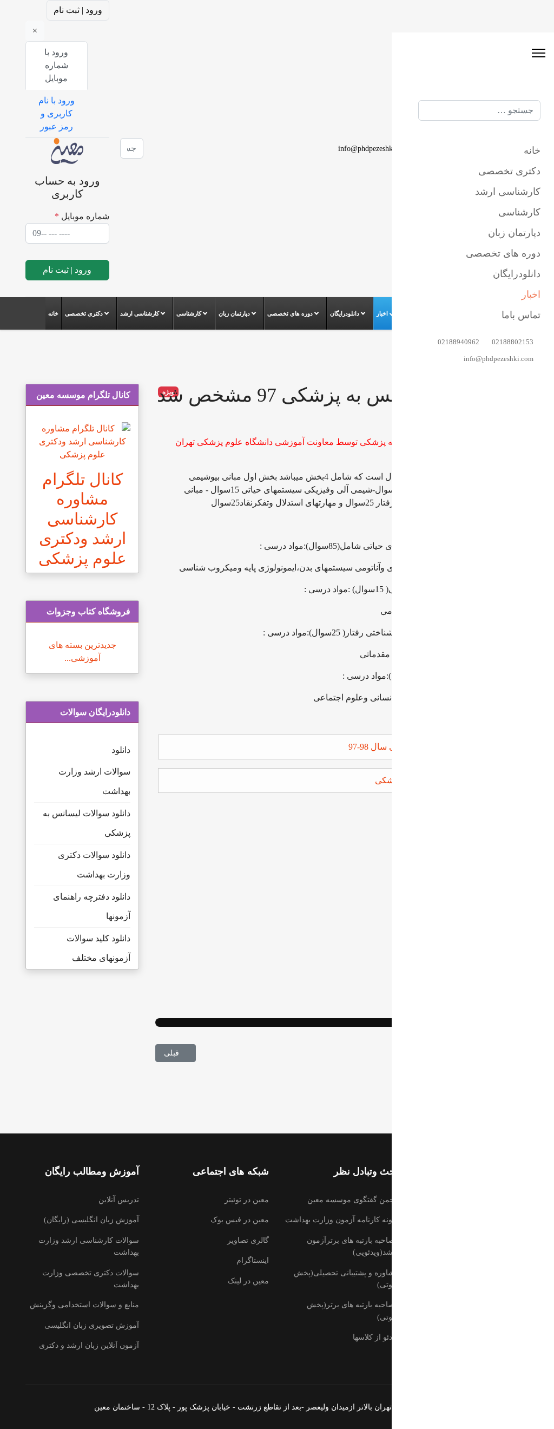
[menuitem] (53, 313)
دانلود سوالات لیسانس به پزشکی (86, 823)
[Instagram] (179, 154)
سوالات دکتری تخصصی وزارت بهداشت (90, 1279)
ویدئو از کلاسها (376, 1337)
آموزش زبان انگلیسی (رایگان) (91, 1220)
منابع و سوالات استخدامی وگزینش (84, 1305)
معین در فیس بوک (239, 1220)
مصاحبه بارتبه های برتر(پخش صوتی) (353, 1311)
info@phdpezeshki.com (374, 148)
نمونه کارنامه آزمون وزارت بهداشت (342, 1220)
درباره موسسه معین (496, 1252)
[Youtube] (179, 128)
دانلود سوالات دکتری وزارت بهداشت (94, 864)
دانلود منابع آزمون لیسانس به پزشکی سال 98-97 (434, 746)
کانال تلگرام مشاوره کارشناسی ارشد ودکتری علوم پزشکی (82, 519)
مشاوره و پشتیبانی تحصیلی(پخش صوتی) (346, 1279)
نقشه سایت (510, 1273)
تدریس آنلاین (118, 1200)
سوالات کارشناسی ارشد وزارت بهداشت (88, 1246)
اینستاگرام (252, 1260)
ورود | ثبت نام (78, 10)
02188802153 (499, 148)
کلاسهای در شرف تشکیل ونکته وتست (479, 1299)
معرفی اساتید (507, 1232)
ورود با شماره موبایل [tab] (56, 65)
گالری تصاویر (248, 1240)
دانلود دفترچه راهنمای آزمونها (91, 906)
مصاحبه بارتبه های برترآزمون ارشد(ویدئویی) (353, 1246)
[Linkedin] (179, 141)
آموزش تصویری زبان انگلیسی (91, 1325)
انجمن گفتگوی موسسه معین (353, 1200)
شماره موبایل (82, 216)
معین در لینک (248, 1281)
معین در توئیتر (247, 1200)
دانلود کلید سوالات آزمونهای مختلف (98, 948)
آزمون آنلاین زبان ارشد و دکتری (89, 1345)
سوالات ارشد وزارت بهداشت (94, 781)
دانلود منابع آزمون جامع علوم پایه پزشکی (447, 780)
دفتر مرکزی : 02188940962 (485, 1212)
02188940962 (444, 148)
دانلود (120, 750)
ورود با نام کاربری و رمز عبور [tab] (56, 113)
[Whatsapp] (179, 167)
